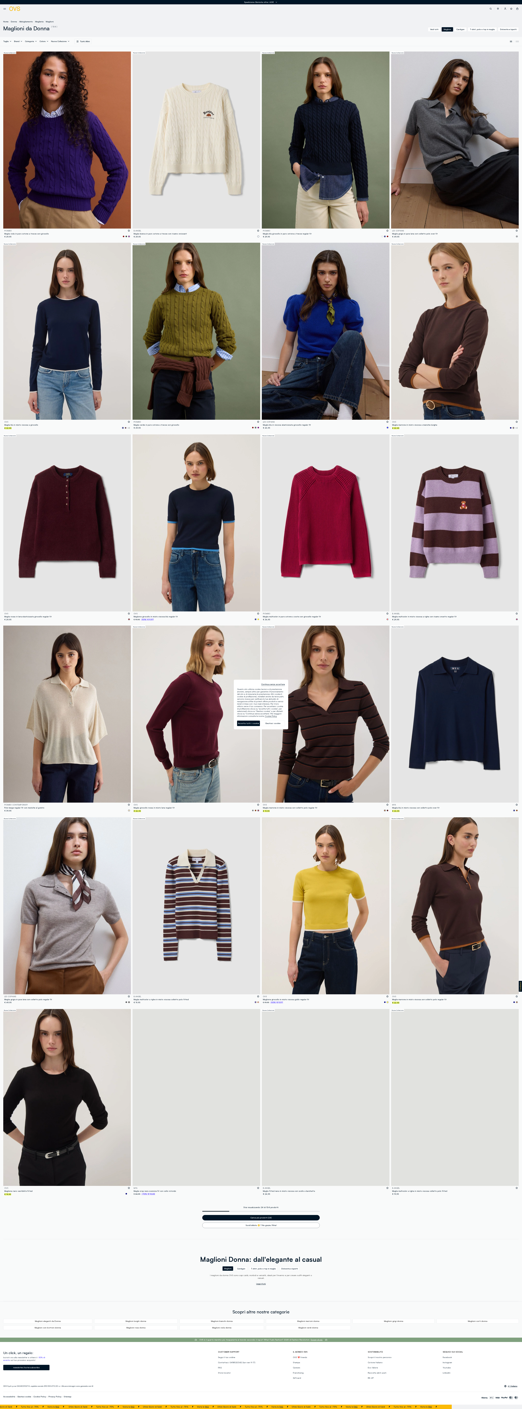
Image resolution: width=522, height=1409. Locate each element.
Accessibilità (9, 1396)
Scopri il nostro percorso (379, 1357)
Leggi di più (261, 1284)
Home (6, 21)
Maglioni (50, 21)
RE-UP (371, 1378)
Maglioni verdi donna (308, 1327)
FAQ (66, 1407)
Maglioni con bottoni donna (48, 1327)
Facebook (447, 1357)
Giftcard (297, 1378)
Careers (296, 1367)
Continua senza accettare (273, 684)
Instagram (447, 1362)
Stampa (296, 1362)
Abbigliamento (26, 21)
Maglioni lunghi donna (136, 1321)
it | (512, 1386)
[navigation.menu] (4, 8)
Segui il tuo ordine (226, 1357)
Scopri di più (316, 1340)
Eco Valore (373, 1367)
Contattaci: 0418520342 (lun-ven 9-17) (236, 1362)
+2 (129, 428)
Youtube (447, 1367)
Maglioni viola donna (222, 1327)
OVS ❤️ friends (300, 1357)
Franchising (298, 1373)
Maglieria (39, 21)
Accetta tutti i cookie (248, 723)
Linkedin (446, 1373)
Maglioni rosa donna (136, 1327)
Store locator (224, 1373)
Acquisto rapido (67, 225)
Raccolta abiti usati (377, 1373)
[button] (498, 8)
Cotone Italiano (375, 1362)
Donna (14, 21)
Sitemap (67, 1396)
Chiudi (444, 1407)
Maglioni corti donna (477, 1321)
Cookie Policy (39, 1396)
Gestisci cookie (24, 1396)
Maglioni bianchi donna (222, 1321)
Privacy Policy (55, 1396)
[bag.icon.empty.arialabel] (517, 8)
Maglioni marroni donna (308, 1321)
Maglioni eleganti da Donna (48, 1321)
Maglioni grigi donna (393, 1321)
